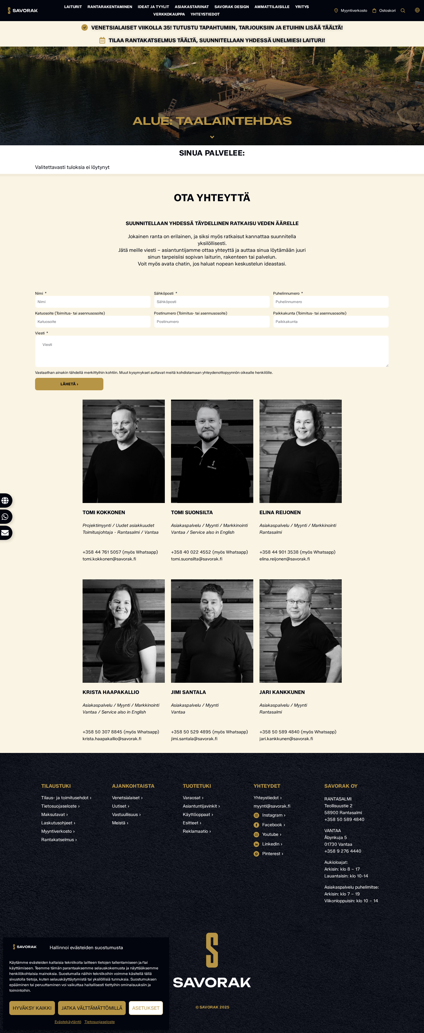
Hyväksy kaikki (32, 1008)
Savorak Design (231, 6)
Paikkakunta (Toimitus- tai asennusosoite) (309, 313)
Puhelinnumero (286, 293)
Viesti (40, 333)
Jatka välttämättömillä (91, 1008)
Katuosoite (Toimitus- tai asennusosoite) (70, 313)
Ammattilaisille (272, 6)
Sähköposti (164, 293)
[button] (417, 11)
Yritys (302, 6)
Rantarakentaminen (110, 6)
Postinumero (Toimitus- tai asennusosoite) (190, 313)
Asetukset (146, 1008)
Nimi (39, 293)
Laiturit (73, 6)
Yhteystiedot (205, 14)
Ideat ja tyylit (153, 6)
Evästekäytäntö (68, 1021)
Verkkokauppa (169, 14)
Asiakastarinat (192, 6)
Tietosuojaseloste (99, 1021)
